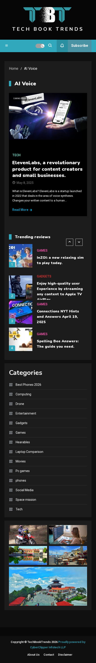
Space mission (26, 499)
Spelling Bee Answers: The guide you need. (58, 344)
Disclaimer (65, 654)
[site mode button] (39, 46)
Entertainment (26, 413)
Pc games (23, 471)
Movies (21, 461)
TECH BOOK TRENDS (48, 29)
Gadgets (44, 276)
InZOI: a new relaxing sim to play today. (60, 260)
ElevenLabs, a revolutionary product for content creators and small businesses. (47, 169)
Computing (23, 394)
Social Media (24, 490)
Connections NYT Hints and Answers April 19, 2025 (58, 316)
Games (42, 250)
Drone (20, 404)
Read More (20, 209)
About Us (33, 654)
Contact (49, 654)
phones (21, 480)
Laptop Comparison (29, 452)
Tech (16, 155)
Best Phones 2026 (28, 384)
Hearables (23, 442)
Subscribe (79, 45)
